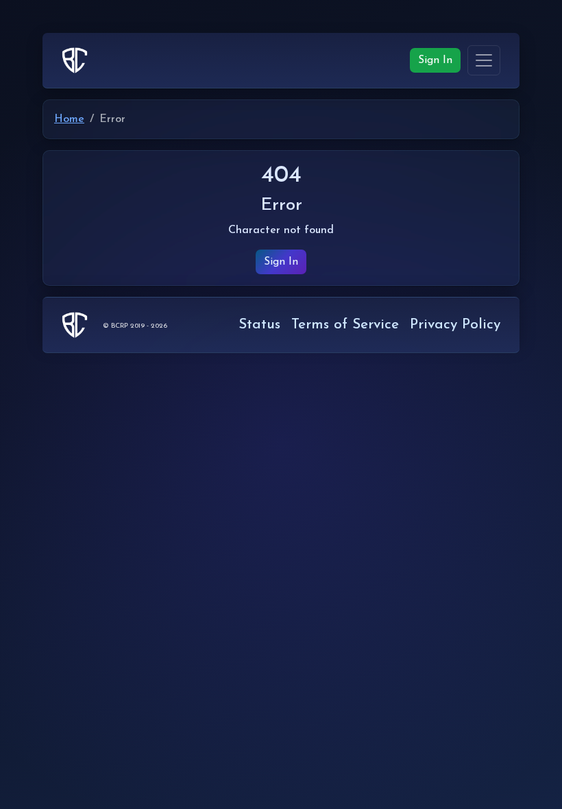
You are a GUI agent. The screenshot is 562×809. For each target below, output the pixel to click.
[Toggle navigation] (483, 60)
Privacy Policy (455, 324)
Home (69, 119)
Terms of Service (345, 324)
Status (259, 324)
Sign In (435, 60)
